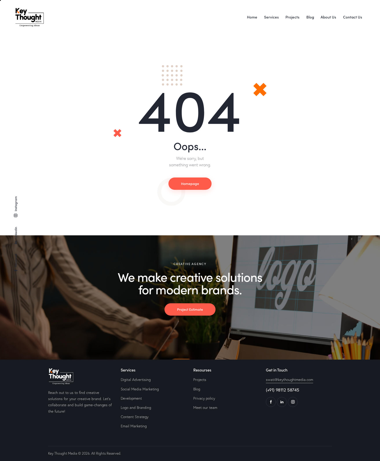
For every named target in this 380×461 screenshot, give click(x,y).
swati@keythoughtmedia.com (289, 379)
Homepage (190, 183)
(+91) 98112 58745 (282, 390)
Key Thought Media (62, 453)
